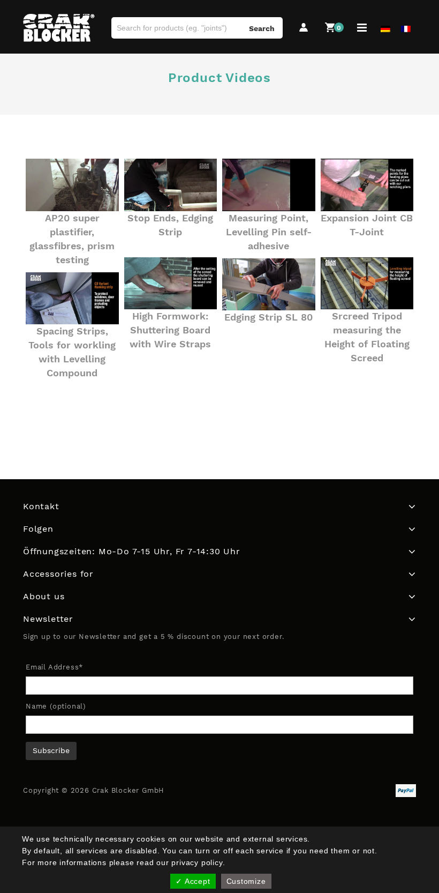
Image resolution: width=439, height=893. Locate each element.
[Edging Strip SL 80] (268, 284)
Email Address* (54, 667)
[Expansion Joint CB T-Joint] (367, 185)
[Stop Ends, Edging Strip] (170, 185)
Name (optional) (56, 706)
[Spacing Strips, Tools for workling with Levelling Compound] (72, 298)
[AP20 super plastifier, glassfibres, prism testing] (72, 185)
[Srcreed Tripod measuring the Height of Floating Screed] (367, 283)
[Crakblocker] (59, 27)
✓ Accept (193, 881)
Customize (246, 881)
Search (262, 28)
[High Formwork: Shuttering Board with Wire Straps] (170, 283)
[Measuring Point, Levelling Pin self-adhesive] (268, 185)
